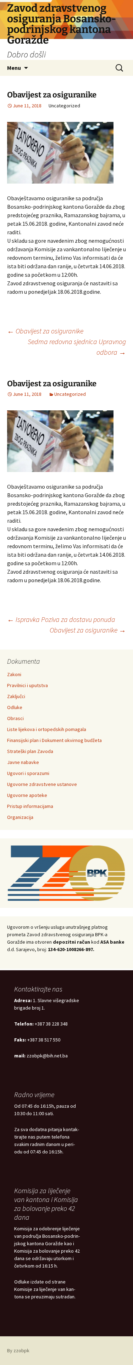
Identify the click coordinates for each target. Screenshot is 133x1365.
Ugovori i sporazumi (28, 773)
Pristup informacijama (30, 806)
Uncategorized (70, 394)
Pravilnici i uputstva (27, 685)
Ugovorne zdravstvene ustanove (42, 784)
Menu (14, 67)
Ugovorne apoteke (27, 795)
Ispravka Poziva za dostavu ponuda (61, 619)
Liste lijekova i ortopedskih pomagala (46, 729)
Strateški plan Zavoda (30, 751)
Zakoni (14, 674)
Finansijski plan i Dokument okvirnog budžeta (54, 740)
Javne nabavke (23, 762)
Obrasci (15, 718)
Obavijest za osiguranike (45, 330)
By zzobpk (18, 1350)
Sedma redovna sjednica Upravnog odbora (77, 346)
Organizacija (20, 817)
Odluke (14, 707)
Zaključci (16, 696)
